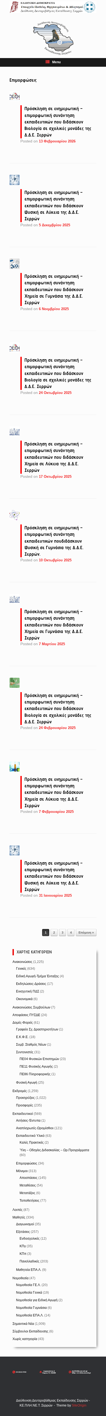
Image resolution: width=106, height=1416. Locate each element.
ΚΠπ (23, 1254)
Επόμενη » (86, 932)
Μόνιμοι (22, 1171)
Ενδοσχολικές (30, 1238)
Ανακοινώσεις (22, 962)
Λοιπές (18, 1210)
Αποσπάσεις (29, 1178)
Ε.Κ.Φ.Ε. (22, 1037)
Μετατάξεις (27, 1193)
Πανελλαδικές (29, 1261)
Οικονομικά (24, 999)
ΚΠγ (23, 1246)
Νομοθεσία (21, 1278)
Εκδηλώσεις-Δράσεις (31, 984)
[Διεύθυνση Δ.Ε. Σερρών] (53, 7)
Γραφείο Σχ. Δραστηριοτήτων (37, 1029)
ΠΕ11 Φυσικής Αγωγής (36, 1066)
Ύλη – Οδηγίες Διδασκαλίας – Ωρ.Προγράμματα (54, 1150)
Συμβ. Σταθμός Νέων (31, 1044)
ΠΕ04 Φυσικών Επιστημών (39, 1059)
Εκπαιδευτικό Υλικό (30, 1136)
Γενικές (21, 968)
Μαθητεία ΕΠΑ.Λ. (28, 1270)
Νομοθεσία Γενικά (29, 1292)
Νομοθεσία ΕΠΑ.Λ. (29, 1315)
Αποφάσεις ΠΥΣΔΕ (26, 1015)
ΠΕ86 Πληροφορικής (35, 1074)
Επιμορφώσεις (26, 1163)
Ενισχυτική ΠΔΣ (27, 991)
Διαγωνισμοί (25, 1224)
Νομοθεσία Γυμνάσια (31, 1308)
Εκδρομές (20, 1091)
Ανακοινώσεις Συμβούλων (31, 1007)
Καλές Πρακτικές (32, 1142)
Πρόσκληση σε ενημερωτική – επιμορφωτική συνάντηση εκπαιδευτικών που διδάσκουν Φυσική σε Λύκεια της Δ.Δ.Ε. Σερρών (53, 205)
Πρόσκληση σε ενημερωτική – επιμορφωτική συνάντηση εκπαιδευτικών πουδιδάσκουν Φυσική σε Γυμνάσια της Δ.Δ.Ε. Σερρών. (53, 541)
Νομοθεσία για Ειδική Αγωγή (37, 1300)
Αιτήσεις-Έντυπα (28, 1120)
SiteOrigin (79, 1405)
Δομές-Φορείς (23, 1022)
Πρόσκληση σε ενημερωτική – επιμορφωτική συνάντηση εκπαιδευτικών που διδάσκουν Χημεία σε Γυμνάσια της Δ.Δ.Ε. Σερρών (53, 289)
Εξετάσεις (23, 1232)
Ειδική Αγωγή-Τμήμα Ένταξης (37, 976)
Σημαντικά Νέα (23, 1324)
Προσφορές (24, 1105)
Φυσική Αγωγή (26, 1082)
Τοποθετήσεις (29, 1200)
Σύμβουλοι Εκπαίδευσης (30, 1331)
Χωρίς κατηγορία (25, 1339)
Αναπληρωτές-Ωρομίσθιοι (35, 1128)
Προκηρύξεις (25, 1098)
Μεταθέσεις (28, 1185)
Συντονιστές (24, 1052)
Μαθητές (19, 1217)
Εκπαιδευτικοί (23, 1114)
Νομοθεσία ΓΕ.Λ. (28, 1285)
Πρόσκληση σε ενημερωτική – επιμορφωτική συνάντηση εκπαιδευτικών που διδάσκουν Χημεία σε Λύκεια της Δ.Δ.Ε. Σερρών (53, 457)
